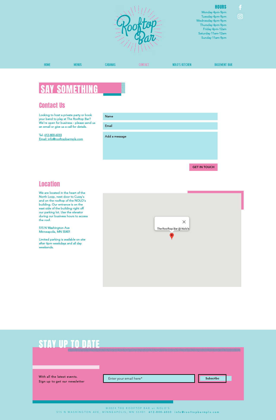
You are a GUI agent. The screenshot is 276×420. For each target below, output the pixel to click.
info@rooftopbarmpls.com (197, 412)
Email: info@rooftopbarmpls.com (61, 139)
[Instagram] (240, 16)
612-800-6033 (53, 135)
